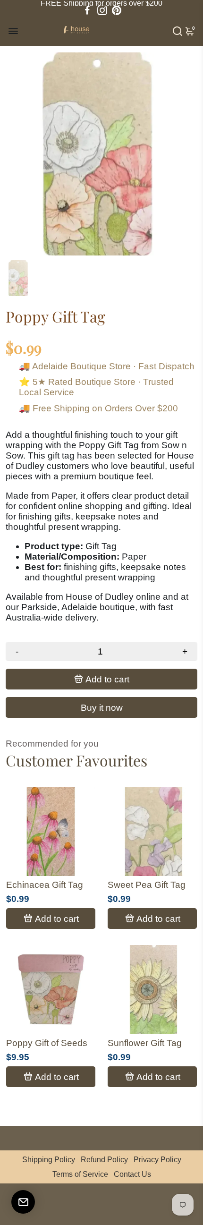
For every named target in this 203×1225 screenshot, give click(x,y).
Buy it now (102, 708)
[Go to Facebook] (87, 10)
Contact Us (132, 1174)
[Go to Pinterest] (116, 10)
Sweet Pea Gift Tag (147, 885)
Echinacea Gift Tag (44, 885)
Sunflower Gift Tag (145, 1043)
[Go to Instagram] (102, 10)
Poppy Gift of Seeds (46, 1043)
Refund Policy (104, 1160)
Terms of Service (80, 1174)
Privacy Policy (157, 1160)
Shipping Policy (48, 1160)
